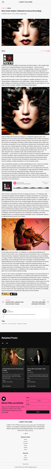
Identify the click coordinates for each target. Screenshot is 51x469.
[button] (3, 2)
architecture (4, 323)
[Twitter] (43, 50)
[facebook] (23, 433)
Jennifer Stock (23, 13)
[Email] (48, 50)
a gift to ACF (30, 430)
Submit (38, 411)
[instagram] (25, 433)
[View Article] (13, 368)
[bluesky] (27, 433)
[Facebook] (41, 50)
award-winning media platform (29, 424)
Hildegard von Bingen (22, 323)
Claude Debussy (12, 323)
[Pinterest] (45, 50)
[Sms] (47, 50)
